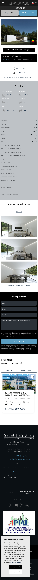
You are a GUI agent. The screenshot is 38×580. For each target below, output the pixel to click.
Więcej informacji (15, 562)
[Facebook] (11, 505)
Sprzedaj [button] (26, 472)
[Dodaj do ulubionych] (32, 377)
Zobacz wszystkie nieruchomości (19, 370)
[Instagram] (22, 505)
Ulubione (9, 492)
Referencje (9, 484)
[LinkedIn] (27, 505)
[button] (19, 68)
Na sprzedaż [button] (8, 472)
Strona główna (9, 468)
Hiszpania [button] (26, 480)
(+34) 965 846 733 (19, 456)
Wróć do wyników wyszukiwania (17, 77)
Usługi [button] (26, 476)
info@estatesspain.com (19, 459)
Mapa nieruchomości (9, 476)
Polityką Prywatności (26, 333)
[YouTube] (16, 505)
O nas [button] (26, 468)
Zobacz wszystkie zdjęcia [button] (19, 285)
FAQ (27, 484)
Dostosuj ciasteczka (15, 572)
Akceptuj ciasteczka (15, 567)
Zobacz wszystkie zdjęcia (19, 50)
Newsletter (9, 488)
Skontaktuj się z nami (27, 492)
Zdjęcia (19, 212)
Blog (27, 488)
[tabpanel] (19, 395)
